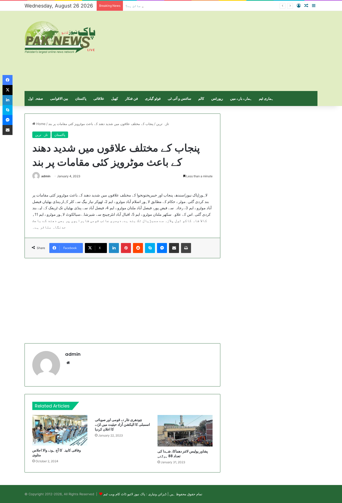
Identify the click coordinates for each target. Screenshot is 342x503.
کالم (201, 98)
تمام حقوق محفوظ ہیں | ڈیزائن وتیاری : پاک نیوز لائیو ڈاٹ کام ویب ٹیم (152, 494)
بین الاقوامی (59, 98)
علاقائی (98, 98)
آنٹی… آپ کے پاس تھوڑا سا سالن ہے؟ (155, 6)
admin (45, 176)
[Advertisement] (221, 51)
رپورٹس (217, 98)
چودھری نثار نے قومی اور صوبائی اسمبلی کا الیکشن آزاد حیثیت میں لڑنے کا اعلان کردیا (122, 424)
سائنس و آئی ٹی (179, 98)
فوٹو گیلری (153, 98)
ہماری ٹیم (266, 98)
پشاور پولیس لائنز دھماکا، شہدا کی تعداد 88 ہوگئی (182, 453)
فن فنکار (131, 98)
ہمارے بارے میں (241, 98)
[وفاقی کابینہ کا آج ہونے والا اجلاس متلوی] (59, 430)
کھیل (114, 98)
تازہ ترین (162, 124)
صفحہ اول (35, 98)
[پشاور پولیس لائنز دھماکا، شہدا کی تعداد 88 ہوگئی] (185, 430)
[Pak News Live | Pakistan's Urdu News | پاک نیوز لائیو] (60, 37)
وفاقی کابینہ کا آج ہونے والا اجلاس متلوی (56, 453)
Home (40, 124)
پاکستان (80, 98)
